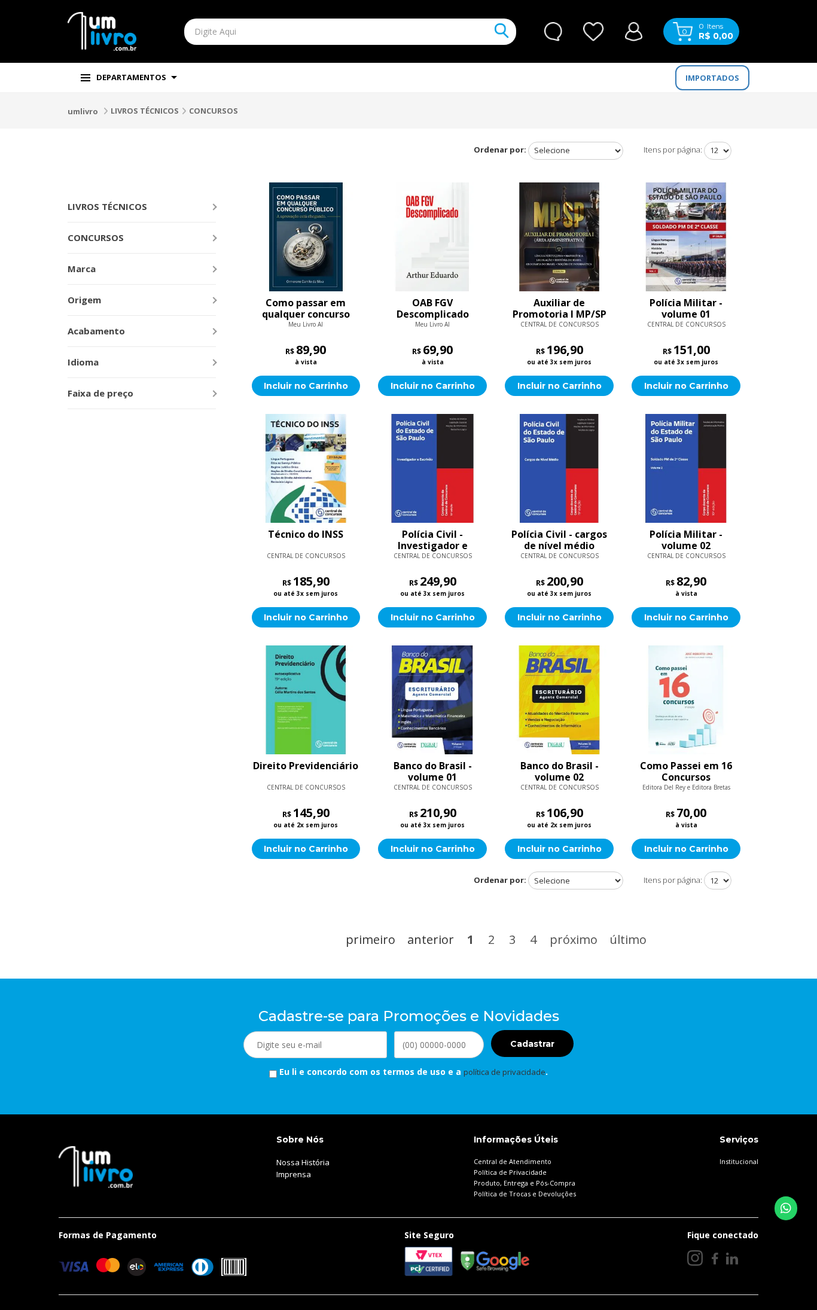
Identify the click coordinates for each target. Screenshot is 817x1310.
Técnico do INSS (305, 535)
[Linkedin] (732, 1258)
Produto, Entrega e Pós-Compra (524, 1182)
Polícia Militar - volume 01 (686, 308)
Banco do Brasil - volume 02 (559, 771)
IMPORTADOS (712, 77)
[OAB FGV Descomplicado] (432, 236)
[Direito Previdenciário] (306, 699)
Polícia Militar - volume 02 (686, 540)
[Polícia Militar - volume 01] (686, 236)
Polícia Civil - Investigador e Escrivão (433, 540)
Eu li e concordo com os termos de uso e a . (412, 1071)
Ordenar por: (500, 149)
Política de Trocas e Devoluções (525, 1193)
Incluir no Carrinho (306, 385)
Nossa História (303, 1162)
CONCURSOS (213, 110)
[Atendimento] (553, 31)
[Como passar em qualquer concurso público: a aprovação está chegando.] (306, 236)
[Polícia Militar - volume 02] (686, 468)
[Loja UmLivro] (102, 31)
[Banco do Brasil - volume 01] (432, 699)
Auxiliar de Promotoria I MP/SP (559, 308)
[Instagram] (695, 1258)
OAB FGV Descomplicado (433, 308)
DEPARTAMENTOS (131, 77)
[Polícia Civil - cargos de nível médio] (559, 468)
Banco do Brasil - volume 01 (433, 771)
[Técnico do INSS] (306, 468)
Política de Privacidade (510, 1172)
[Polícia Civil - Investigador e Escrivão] (432, 468)
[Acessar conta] (633, 30)
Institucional (739, 1161)
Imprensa (293, 1174)
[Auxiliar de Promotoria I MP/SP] (559, 236)
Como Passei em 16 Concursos (686, 771)
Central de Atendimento (512, 1161)
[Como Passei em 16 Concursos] (686, 699)
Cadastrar (532, 1043)
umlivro (83, 111)
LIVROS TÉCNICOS (145, 110)
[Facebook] (714, 1258)
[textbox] (322, 32)
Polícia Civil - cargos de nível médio (559, 540)
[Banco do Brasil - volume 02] (559, 699)
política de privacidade (504, 1072)
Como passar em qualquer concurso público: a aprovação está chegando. (306, 308)
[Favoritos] (593, 31)
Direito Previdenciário (305, 766)
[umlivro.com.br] (96, 1166)
